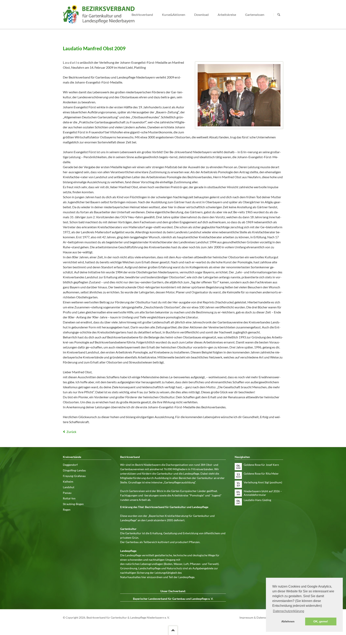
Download (201, 14)
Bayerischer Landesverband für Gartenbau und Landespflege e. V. (173, 598)
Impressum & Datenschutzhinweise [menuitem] (261, 617)
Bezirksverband (142, 14)
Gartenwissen (254, 14)
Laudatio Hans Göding (257, 500)
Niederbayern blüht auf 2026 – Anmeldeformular (263, 492)
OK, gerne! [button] (320, 621)
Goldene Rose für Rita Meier (261, 473)
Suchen (278, 15)
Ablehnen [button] (288, 621)
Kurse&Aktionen (173, 14)
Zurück (71, 432)
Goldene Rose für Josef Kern (261, 464)
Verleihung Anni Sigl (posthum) (263, 482)
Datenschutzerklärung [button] (288, 611)
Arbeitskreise (227, 14)
